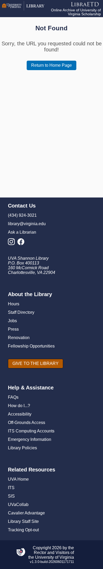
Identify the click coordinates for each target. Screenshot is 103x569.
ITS (11, 487)
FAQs (13, 397)
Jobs (12, 321)
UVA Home (18, 479)
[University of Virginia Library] (23, 9)
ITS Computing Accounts (31, 431)
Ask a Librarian (22, 232)
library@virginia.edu (27, 223)
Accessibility (19, 414)
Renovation (19, 337)
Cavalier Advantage (26, 513)
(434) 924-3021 (22, 215)
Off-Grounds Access (26, 422)
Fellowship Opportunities (31, 346)
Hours (13, 304)
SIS (11, 496)
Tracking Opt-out (23, 530)
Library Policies (22, 448)
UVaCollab (18, 504)
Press (13, 329)
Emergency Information (29, 439)
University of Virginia (54, 557)
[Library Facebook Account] (22, 243)
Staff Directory (21, 312)
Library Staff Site (23, 521)
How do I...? (19, 405)
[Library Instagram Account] (12, 243)
